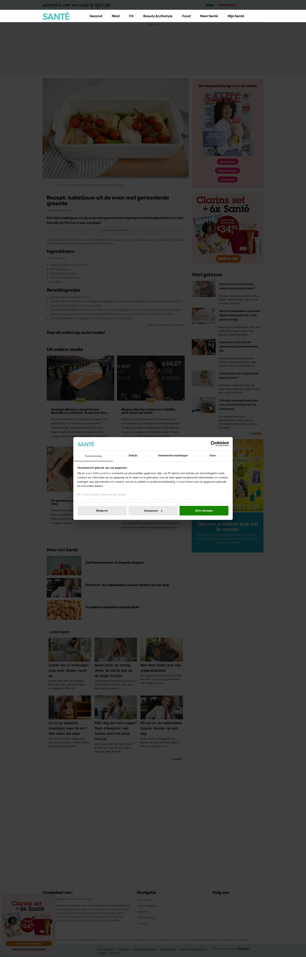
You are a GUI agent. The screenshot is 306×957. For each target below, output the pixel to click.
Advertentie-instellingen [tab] (173, 455)
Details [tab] (133, 455)
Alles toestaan (204, 510)
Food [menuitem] (186, 15)
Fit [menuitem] (131, 15)
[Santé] (56, 15)
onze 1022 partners (98, 473)
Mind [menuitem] (116, 15)
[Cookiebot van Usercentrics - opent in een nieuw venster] (213, 443)
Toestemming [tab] (93, 455)
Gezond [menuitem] (96, 15)
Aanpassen (151, 510)
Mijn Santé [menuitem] (236, 15)
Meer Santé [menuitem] (209, 15)
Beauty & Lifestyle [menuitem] (157, 15)
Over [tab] (213, 455)
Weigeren (102, 510)
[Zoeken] (261, 16)
